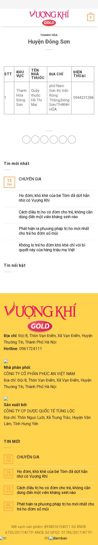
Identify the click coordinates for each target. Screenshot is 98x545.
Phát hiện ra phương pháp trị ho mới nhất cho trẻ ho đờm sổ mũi (54, 231)
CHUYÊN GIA (30, 179)
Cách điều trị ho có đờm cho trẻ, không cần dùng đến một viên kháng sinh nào (55, 214)
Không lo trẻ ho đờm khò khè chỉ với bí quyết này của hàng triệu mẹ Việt (52, 247)
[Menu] (7, 17)
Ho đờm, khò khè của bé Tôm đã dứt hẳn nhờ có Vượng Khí (54, 198)
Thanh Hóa (49, 35)
